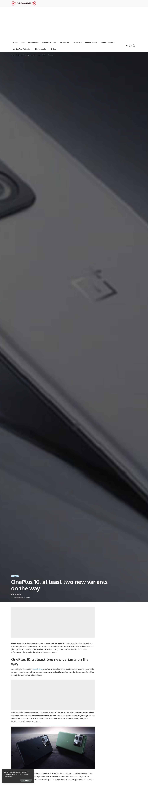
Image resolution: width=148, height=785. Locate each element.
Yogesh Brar (37, 669)
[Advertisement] (74, 23)
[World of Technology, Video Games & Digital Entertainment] (24, 3)
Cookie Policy (8, 777)
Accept (26, 780)
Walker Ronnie (16, 594)
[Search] (134, 45)
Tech (15, 576)
